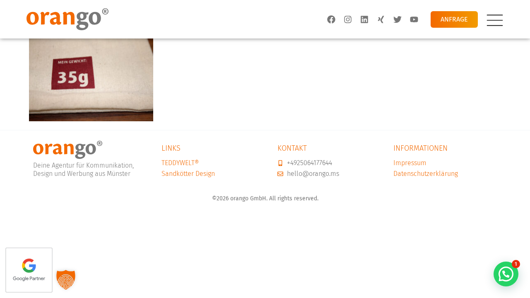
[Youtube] (414, 19)
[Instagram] (348, 19)
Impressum (409, 163)
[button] (506, 274)
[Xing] (381, 19)
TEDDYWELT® (180, 163)
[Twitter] (397, 19)
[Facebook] (331, 19)
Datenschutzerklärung (425, 174)
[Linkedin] (364, 19)
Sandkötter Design (188, 174)
